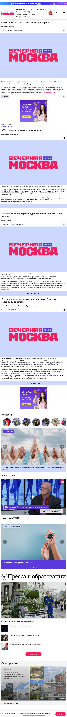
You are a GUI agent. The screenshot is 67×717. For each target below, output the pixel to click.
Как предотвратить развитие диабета (33, 542)
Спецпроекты (39, 9)
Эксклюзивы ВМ (21, 12)
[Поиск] (57, 13)
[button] (63, 422)
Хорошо (60, 714)
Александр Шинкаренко (10, 134)
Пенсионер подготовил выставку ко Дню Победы (25, 644)
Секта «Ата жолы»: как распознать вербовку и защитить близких (33, 446)
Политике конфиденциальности (34, 715)
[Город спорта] (50, 13)
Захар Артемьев (19, 306)
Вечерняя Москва (7, 27)
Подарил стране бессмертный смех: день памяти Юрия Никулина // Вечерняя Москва (16, 422)
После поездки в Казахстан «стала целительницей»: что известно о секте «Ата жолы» (33, 468)
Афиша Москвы (33, 12)
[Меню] (64, 13)
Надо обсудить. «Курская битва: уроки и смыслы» (33, 497)
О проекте (33, 654)
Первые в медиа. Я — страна (25, 14)
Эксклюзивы (8, 431)
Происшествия (18, 30)
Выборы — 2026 (21, 17)
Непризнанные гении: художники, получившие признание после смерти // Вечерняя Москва (46, 422)
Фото (25, 9)
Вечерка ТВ (8, 475)
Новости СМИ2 (6, 126)
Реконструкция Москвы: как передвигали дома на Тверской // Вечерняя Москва (55, 422)
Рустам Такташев (32, 306)
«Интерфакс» (47, 93)
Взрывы (5, 96)
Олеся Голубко (6, 220)
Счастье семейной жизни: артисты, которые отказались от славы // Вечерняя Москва (26, 422)
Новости (19, 9)
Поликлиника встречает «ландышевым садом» (19, 621)
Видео (31, 9)
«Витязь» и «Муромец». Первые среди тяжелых (25, 635)
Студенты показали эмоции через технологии (24, 626)
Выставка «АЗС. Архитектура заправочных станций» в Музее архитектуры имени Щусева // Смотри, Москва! (7, 422)
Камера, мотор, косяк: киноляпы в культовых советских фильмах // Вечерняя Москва (36, 422)
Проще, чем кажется (12, 527)
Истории (6, 414)
